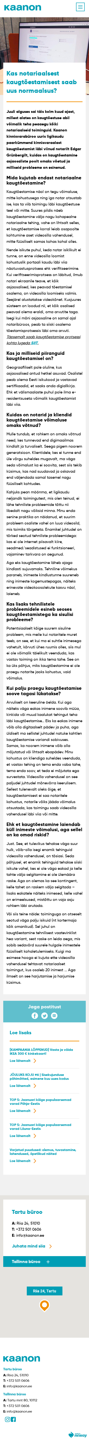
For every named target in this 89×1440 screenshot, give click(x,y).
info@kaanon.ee (30, 1235)
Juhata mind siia (28, 1246)
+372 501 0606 (28, 1229)
